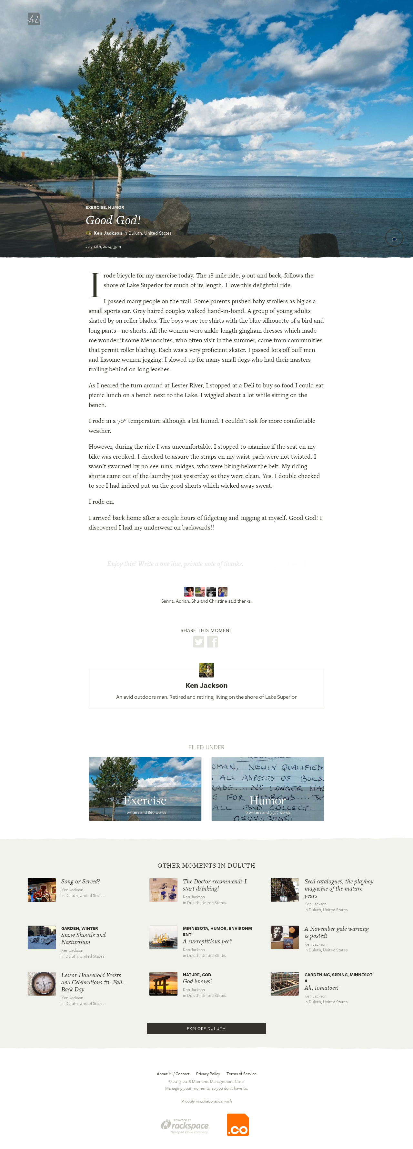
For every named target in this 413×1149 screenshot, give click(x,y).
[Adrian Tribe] (200, 591)
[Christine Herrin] (223, 591)
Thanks (289, 564)
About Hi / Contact (173, 1073)
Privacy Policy (208, 1073)
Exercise (96, 207)
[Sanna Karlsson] (189, 591)
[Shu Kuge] (212, 591)
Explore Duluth (206, 1028)
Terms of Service (242, 1073)
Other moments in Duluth (206, 865)
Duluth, (150, 232)
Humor (116, 207)
